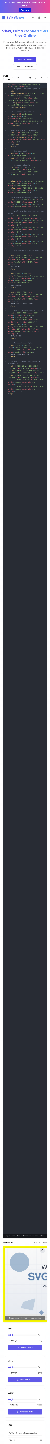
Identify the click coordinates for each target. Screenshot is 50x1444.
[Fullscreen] (42, 1250)
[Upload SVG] (47, 77)
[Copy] (30, 77)
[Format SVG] (12, 77)
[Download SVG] (41, 77)
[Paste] (35, 77)
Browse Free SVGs (25, 67)
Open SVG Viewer (25, 60)
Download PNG (26, 1347)
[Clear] (24, 77)
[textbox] (27, 660)
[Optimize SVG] (18, 77)
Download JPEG (26, 1380)
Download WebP (26, 1412)
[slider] (11, 1335)
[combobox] (25, 1433)
